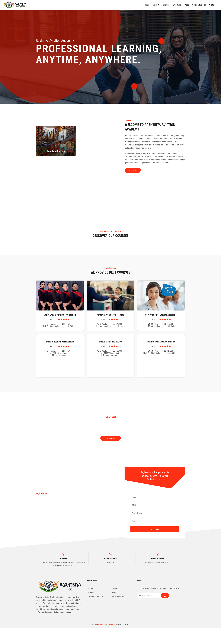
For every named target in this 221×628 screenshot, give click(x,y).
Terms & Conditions (95, 596)
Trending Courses (56, 151)
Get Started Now (111, 438)
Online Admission (199, 5)
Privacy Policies (118, 596)
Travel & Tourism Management (60, 341)
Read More (133, 170)
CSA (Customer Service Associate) (161, 314)
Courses (166, 5)
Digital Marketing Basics (110, 341)
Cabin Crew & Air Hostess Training (60, 314)
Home (147, 5)
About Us (156, 5)
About (114, 589)
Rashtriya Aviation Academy (106, 624)
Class (187, 5)
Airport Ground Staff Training (110, 314)
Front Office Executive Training (161, 341)
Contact (212, 5)
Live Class (177, 5)
